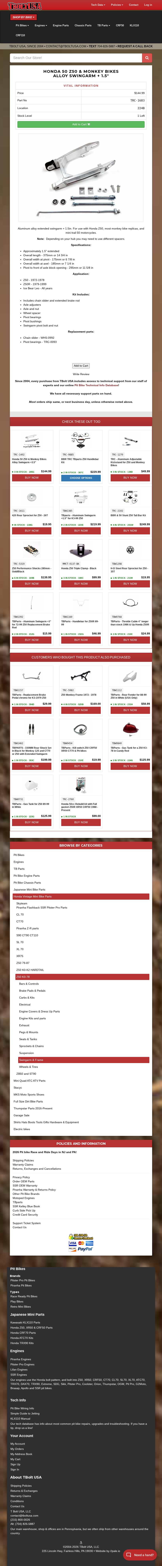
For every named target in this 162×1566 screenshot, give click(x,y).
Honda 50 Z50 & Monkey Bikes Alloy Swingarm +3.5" (29, 461)
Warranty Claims (23, 1164)
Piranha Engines (20, 1359)
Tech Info (18, 1400)
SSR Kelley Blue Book (26, 1206)
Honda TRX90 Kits (22, 1343)
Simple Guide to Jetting (25, 1413)
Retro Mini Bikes (20, 1306)
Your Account (21, 1436)
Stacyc (18, 1087)
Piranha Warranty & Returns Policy (34, 1189)
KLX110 (134, 25)
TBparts (18, 1202)
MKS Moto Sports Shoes (29, 1094)
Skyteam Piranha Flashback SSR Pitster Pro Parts (41, 905)
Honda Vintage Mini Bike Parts (33, 896)
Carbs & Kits (27, 997)
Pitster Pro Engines (22, 1364)
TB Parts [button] (103, 25)
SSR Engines (18, 1374)
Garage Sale (21, 1115)
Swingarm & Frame (31, 1059)
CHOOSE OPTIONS (81, 478)
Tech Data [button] (97, 5)
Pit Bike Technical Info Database (96, 385)
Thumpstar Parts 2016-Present (33, 1108)
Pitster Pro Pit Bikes (22, 1280)
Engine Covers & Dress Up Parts (39, 1011)
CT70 (19, 921)
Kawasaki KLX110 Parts (25, 1322)
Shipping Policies (23, 1160)
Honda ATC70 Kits (21, 1337)
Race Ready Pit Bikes (23, 1296)
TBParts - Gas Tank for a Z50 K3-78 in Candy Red (129, 749)
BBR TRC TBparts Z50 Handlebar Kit (80, 461)
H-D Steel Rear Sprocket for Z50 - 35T (129, 570)
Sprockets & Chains (31, 1046)
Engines (19, 861)
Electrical (24, 1004)
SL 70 (20, 942)
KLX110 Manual (20, 1418)
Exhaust (24, 1025)
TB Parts (19, 868)
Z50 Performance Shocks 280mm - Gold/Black (31, 570)
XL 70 (20, 949)
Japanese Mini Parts (27, 1315)
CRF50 (120, 25)
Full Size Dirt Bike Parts (28, 1101)
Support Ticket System (27, 1223)
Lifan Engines (18, 1369)
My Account (17, 1443)
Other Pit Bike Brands (26, 1193)
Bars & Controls (29, 983)
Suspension (26, 1053)
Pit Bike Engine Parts (27, 875)
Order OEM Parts (23, 1181)
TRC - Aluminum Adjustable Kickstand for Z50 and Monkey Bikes (128, 462)
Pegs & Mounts (28, 1032)
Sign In (14, 1469)
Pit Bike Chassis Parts (27, 882)
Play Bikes (16, 1301)
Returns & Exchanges (24, 1490)
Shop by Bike (23, 17)
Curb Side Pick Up (24, 1210)
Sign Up (15, 1464)
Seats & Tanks (28, 1039)
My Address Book (21, 1454)
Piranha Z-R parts (27, 928)
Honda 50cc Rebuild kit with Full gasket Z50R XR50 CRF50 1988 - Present (79, 807)
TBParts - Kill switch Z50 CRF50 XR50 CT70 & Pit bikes (79, 749)
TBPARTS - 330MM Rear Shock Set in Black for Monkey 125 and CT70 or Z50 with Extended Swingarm (31, 751)
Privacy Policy (21, 1177)
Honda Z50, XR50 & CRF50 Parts (31, 1327)
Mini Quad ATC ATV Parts (29, 1080)
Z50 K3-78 (23, 976)
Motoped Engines (24, 1198)
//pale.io (115, 1551)
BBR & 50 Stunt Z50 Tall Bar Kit (128, 515)
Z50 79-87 (22, 963)
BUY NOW (32, 477)
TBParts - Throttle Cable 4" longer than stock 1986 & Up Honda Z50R (130, 623)
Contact (133, 5)
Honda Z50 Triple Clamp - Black (78, 568)
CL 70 (20, 914)
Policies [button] (116, 5)
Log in (148, 5)
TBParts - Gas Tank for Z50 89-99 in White (30, 805)
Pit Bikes (19, 855)
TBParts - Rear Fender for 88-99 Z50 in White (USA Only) (129, 696)
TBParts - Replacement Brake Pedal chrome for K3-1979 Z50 (29, 696)
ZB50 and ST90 (26, 1073)
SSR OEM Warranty (25, 1185)
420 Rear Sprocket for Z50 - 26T (30, 515)
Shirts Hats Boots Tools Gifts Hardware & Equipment (46, 1122)
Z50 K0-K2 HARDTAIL (30, 969)
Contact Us (19, 1227)
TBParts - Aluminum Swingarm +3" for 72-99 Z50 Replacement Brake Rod (31, 624)
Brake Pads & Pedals (32, 990)
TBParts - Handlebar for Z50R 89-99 (80, 623)
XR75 (19, 956)
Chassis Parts (83, 25)
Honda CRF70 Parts (23, 1332)
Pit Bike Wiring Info (22, 1408)
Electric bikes (22, 1129)
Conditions (17, 1501)
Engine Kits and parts (32, 1018)
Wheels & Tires (28, 1066)
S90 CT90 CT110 (27, 935)
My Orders (17, 1448)
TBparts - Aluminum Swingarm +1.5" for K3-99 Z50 (78, 517)
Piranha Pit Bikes (21, 1285)
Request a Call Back (135, 46)
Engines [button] (40, 25)
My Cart (15, 1459)
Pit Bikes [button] (21, 25)
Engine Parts (61, 25)
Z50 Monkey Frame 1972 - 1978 (78, 695)
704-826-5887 (106, 46)
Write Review (81, 374)
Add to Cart (79, 124)
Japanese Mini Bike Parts (29, 889)
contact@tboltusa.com (66, 46)
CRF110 (20, 35)
